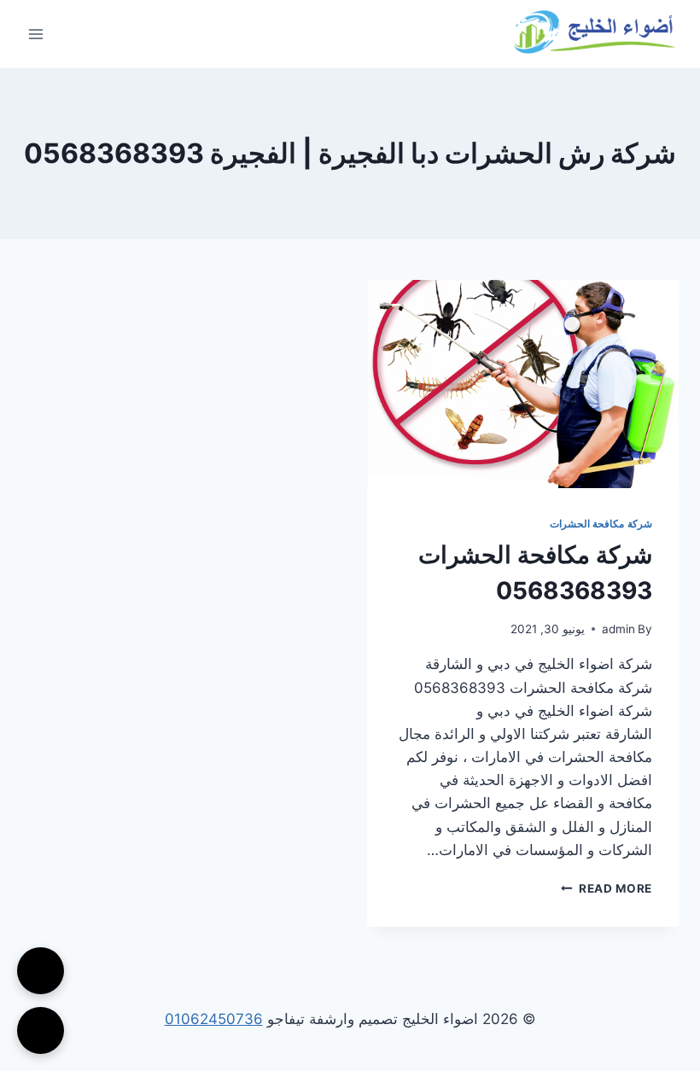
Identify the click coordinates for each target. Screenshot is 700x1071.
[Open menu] (36, 33)
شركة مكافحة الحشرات (601, 523)
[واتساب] (40, 1030)
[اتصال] (40, 970)
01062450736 (214, 1018)
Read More (606, 888)
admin (618, 629)
